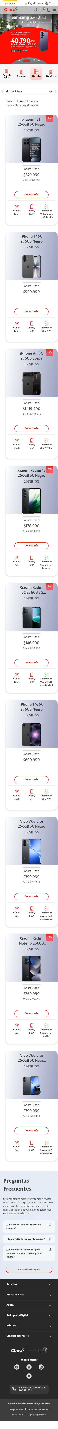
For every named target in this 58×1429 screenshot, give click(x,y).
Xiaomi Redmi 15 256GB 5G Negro (31, 473)
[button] (42, 10)
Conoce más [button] (31, 194)
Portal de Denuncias (38, 1410)
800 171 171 (25, 1390)
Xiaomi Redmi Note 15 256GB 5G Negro (31, 941)
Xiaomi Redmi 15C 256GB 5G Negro (32, 590)
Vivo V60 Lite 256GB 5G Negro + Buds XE (31, 1058)
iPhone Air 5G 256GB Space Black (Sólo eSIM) (31, 356)
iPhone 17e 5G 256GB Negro (32, 707)
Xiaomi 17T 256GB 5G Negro (31, 122)
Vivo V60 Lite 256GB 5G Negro (31, 824)
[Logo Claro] (10, 9)
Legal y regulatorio (36, 1415)
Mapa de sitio (16, 1410)
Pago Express (35, 3)
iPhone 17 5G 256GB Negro (31, 239)
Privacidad (17, 1415)
